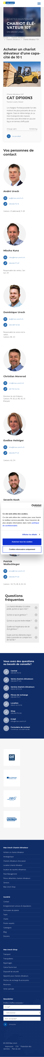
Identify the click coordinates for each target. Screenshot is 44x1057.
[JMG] (11, 798)
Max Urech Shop (9, 887)
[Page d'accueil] (9, 3)
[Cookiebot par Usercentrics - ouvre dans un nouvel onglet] (31, 505)
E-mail (7, 1007)
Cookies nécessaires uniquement (22, 549)
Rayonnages (7, 963)
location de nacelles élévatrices (14, 869)
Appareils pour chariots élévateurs (15, 976)
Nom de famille (10, 1019)
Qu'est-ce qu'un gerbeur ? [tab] (17, 615)
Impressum (9, 1046)
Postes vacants (8, 923)
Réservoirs (7, 984)
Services (6, 883)
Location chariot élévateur (12, 865)
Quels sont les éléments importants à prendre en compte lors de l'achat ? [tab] (19, 637)
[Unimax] (11, 819)
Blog (5, 932)
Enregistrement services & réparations (17, 906)
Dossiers (6, 936)
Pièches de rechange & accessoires (16, 980)
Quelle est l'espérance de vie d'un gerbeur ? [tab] (18, 627)
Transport (6, 954)
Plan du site (16, 1049)
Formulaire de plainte (11, 910)
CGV (17, 1046)
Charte (5, 919)
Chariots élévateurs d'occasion (14, 861)
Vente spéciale (8, 989)
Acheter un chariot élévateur (13, 852)
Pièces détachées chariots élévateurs (16, 878)
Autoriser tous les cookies (22, 542)
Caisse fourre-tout (10, 967)
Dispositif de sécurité (11, 971)
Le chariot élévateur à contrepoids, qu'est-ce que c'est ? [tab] (19, 607)
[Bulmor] (11, 778)
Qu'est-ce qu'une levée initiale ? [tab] (19, 620)
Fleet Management (10, 874)
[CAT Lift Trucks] (11, 757)
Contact (6, 902)
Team (5, 914)
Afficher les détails (29, 534)
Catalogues (7, 928)
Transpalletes (8, 959)
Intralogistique (8, 857)
